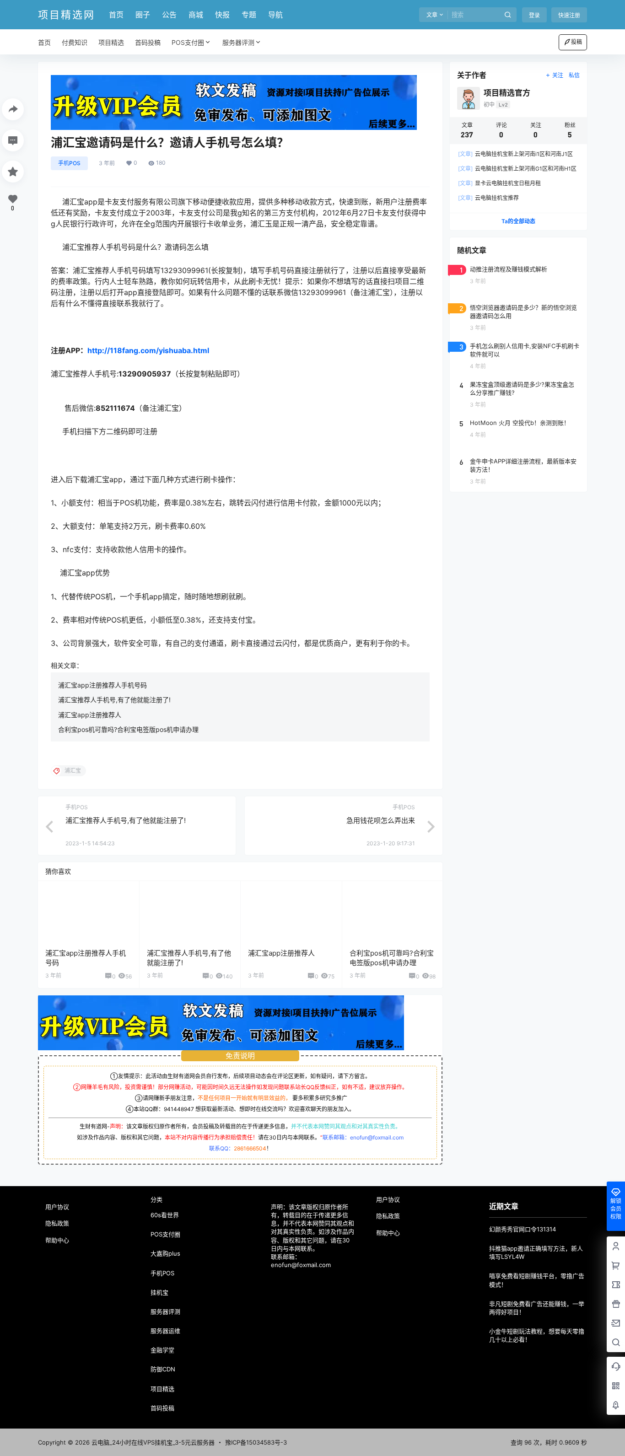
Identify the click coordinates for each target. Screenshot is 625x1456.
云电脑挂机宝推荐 (488, 197)
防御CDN (163, 1369)
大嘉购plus (165, 1253)
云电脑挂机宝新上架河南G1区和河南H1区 (517, 168)
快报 (222, 14)
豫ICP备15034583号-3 (256, 1442)
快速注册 (569, 15)
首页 (116, 14)
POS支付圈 (188, 42)
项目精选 (162, 1388)
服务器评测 (238, 42)
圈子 (142, 14)
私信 (574, 75)
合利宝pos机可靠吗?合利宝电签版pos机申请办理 (128, 729)
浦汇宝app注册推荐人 (89, 715)
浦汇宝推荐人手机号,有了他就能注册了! (114, 700)
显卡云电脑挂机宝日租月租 (499, 183)
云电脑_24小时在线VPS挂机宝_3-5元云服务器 (152, 1442)
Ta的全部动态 (518, 221)
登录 (534, 15)
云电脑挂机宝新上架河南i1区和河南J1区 (515, 153)
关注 (557, 75)
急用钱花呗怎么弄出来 (380, 820)
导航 (275, 14)
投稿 (576, 41)
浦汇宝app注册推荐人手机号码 (102, 685)
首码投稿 (162, 1408)
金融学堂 (162, 1350)
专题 (249, 14)
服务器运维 (165, 1330)
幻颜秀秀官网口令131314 (522, 1229)
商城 (196, 14)
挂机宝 (159, 1292)
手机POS (69, 163)
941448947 (179, 1109)
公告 (169, 14)
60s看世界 (165, 1215)
